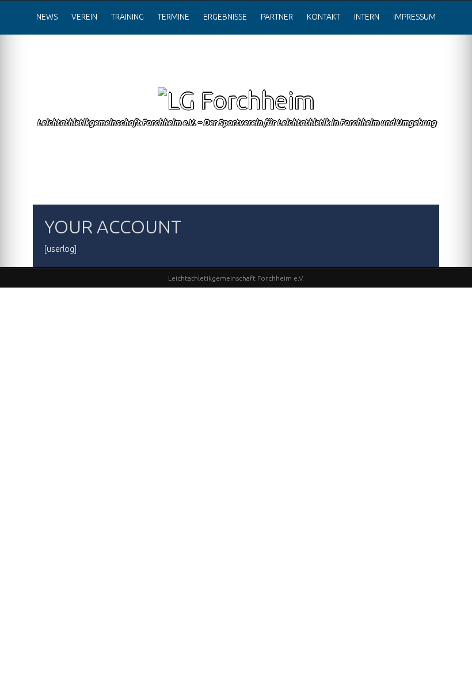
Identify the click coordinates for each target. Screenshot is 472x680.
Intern (366, 16)
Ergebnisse (225, 16)
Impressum (414, 16)
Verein (84, 16)
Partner (277, 16)
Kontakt (323, 16)
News (47, 16)
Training (127, 16)
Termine (173, 16)
